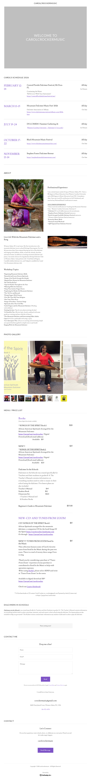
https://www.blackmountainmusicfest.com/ (42, 144)
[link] (45, 3)
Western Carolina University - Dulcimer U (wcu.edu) (45, 128)
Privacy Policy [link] (51, 685)
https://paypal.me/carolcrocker (30, 434)
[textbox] (45, 650)
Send (45, 679)
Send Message (45, 750)
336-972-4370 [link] (46, 709)
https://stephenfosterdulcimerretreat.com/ (41, 157)
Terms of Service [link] (60, 685)
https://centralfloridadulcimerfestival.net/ (41, 96)
